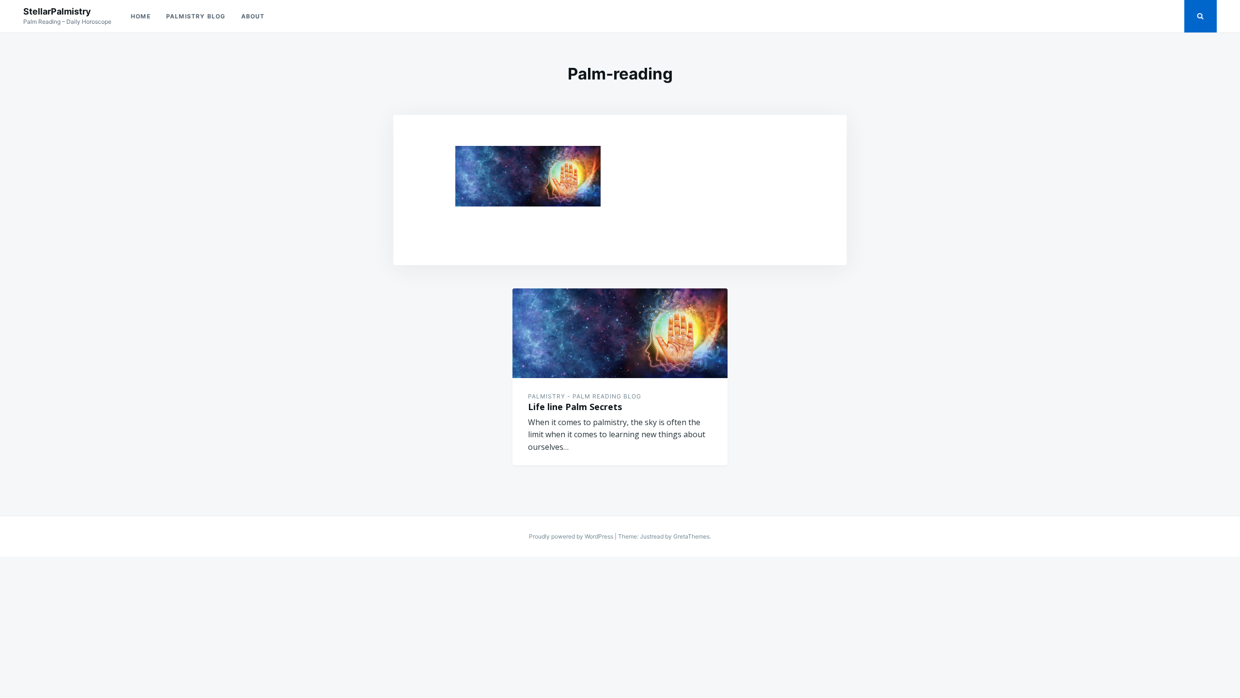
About (253, 16)
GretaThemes (691, 536)
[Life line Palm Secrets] (620, 333)
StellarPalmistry (57, 11)
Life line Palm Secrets (575, 406)
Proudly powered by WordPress (572, 536)
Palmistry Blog (196, 16)
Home (141, 16)
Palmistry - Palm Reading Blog (584, 396)
